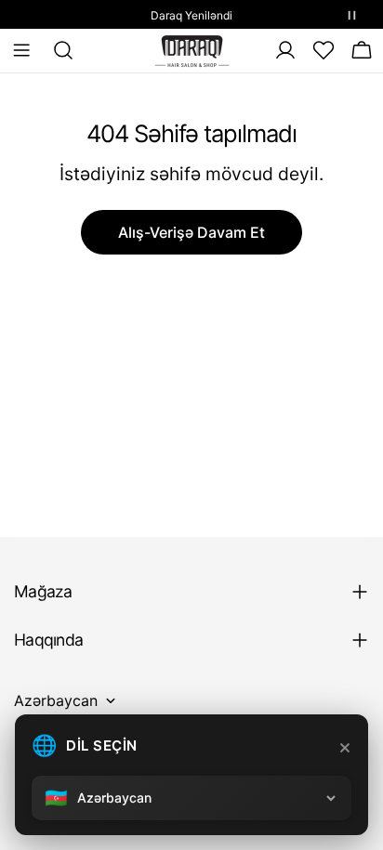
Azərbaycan (56, 700)
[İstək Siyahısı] (323, 50)
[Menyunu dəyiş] (21, 50)
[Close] (345, 748)
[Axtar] (57, 50)
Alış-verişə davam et (191, 232)
